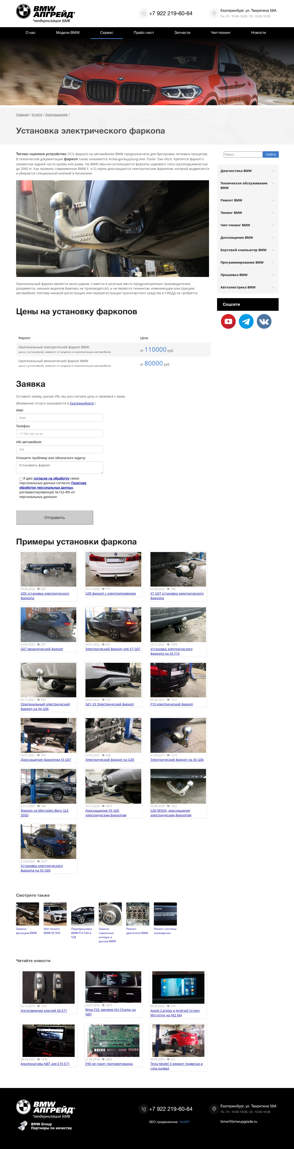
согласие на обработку (51, 478)
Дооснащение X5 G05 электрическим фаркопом (105, 812)
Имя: (20, 410)
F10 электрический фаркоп (171, 704)
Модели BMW (68, 33)
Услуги (37, 114)
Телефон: (23, 426)
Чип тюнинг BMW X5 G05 (52, 931)
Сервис (106, 33)
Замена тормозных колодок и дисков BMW (107, 935)
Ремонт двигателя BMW (137, 931)
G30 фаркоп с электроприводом (110, 593)
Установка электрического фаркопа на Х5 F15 (171, 651)
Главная (22, 114)
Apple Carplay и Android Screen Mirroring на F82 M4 (175, 1012)
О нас (31, 33)
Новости (258, 33)
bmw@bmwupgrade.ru (238, 1122)
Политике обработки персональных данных (52, 485)
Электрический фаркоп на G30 (109, 759)
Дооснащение (56, 114)
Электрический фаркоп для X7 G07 (112, 649)
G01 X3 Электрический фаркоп (109, 704)
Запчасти (182, 33)
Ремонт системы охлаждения (165, 931)
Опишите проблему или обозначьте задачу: (51, 458)
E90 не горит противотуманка (109, 1064)
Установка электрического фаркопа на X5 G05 (42, 868)
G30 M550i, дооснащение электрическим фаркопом (170, 812)
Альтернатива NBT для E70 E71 (45, 1064)
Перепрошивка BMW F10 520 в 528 (81, 933)
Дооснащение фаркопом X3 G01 (46, 759)
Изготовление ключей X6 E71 (44, 1010)
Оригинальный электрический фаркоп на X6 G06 (45, 706)
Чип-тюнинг (221, 33)
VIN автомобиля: (29, 442)
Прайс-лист (144, 33)
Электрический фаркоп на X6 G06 (177, 759)
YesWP (184, 1122)
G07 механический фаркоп (42, 649)
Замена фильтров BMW (26, 931)
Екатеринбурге (82, 403)
